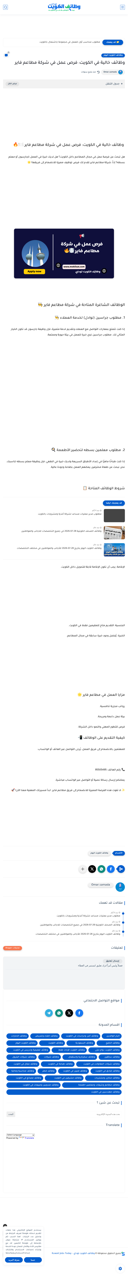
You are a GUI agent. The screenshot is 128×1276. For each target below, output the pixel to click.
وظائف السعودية (84, 1043)
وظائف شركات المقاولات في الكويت (101, 1064)
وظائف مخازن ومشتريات (107, 1078)
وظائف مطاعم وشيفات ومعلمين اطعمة (99, 1085)
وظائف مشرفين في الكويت (67, 1078)
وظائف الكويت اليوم (113, 55)
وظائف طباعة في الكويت (60, 1064)
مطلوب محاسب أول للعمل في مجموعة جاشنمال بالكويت (69, 42)
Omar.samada (110, 72)
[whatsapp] (59, 1013)
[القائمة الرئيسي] (122, 7)
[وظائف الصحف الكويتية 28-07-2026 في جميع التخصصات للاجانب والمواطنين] (114, 532)
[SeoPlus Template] (123, 1254)
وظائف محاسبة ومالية (22, 1071)
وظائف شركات (51, 1057)
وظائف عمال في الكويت (25, 1064)
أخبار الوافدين (113, 1036)
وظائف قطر (48, 1071)
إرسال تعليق (112, 961)
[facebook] (79, 1013)
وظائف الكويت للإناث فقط (71, 1050)
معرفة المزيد (14, 1260)
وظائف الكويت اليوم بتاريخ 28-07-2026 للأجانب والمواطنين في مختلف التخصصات (59, 548)
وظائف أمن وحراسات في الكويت (82, 1036)
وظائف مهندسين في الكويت (105, 1092)
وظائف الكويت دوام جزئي (107, 1050)
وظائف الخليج (113, 1043)
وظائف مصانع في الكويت (28, 1078)
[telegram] (49, 1013)
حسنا (33, 1260)
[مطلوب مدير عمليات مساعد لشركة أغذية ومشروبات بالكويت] (114, 515)
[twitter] (69, 1013)
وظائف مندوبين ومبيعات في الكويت (41, 1085)
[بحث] (5, 7)
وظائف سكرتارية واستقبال (81, 1057)
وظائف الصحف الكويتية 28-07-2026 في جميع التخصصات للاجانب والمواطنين (61, 531)
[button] (111, 869)
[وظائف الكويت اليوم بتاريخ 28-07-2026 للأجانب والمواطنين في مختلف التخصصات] (114, 549)
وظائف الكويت (55, 1043)
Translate (29, 1138)
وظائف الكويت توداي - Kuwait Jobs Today (73, 1253)
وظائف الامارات (19, 1036)
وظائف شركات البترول (23, 1057)
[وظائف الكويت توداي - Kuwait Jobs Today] (64, 7)
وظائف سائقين (112, 1057)
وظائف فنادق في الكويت (107, 1071)
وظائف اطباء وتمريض (46, 1036)
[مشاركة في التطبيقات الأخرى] (83, 869)
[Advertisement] (64, 28)
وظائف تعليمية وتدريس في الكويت (30, 1050)
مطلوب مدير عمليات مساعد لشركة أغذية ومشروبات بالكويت (69, 514)
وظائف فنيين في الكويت (75, 1071)
